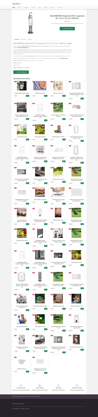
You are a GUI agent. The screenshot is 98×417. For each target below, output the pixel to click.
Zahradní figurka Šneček (76, 262)
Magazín (23, 408)
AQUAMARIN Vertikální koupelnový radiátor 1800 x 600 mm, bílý (40, 264)
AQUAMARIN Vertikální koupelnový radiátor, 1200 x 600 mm (22, 159)
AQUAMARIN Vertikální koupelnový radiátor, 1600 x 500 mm (40, 242)
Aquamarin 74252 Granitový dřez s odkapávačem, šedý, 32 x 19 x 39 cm (58, 348)
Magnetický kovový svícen (58, 306)
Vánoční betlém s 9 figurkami (40, 199)
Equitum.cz (17, 408)
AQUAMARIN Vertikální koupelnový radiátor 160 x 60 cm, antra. (40, 286)
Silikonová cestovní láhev (22, 326)
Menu (13, 7)
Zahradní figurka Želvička (40, 136)
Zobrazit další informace (22, 47)
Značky (45, 7)
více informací (22, 72)
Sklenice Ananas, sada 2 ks (58, 179)
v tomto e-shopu (64, 58)
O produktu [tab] (16, 39)
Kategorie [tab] (30, 39)
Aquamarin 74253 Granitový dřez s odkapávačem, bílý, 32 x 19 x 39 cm (77, 94)
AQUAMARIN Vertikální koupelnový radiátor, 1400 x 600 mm (40, 116)
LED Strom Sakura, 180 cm (58, 220)
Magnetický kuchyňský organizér (22, 93)
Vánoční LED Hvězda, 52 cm (76, 306)
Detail (27, 95)
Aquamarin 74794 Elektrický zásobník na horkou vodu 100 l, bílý (76, 159)
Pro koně (59, 7)
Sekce (39, 7)
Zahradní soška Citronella (22, 240)
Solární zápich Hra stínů (40, 326)
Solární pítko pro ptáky (22, 136)
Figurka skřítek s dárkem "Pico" (76, 347)
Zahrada (33, 7)
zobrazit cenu (68, 28)
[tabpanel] (43, 55)
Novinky (19, 7)
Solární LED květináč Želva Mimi (40, 306)
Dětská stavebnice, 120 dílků (58, 136)
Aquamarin (70, 23)
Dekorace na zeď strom (58, 93)
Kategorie (26, 7)
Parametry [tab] (23, 39)
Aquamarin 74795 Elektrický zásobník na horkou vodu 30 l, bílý (22, 286)
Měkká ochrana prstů (40, 93)
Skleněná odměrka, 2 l (22, 368)
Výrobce (52, 7)
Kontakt (27, 408)
